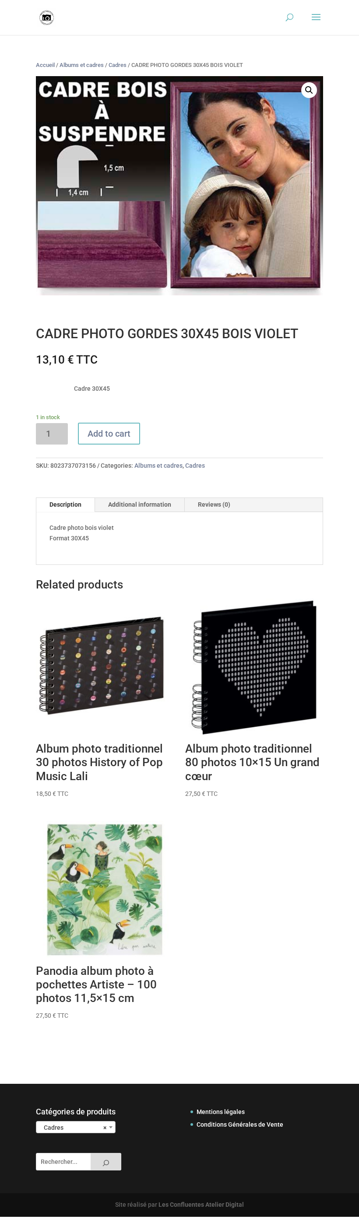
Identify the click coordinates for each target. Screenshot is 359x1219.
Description (65, 504)
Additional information (139, 504)
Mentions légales (221, 1111)
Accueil (45, 65)
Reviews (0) (214, 504)
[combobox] (76, 1127)
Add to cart (109, 433)
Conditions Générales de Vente (240, 1124)
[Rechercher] (106, 1161)
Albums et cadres (82, 65)
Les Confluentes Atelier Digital (201, 1204)
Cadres (118, 65)
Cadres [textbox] (73, 1127)
